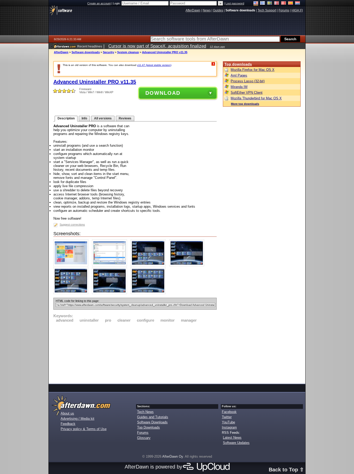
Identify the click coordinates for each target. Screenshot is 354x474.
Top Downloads (148, 427)
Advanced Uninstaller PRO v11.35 (164, 52)
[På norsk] (276, 3)
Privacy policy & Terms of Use (84, 429)
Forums (142, 433)
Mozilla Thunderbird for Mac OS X (256, 98)
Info (84, 118)
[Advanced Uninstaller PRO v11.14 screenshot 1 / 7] (72, 265)
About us (67, 413)
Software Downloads (152, 422)
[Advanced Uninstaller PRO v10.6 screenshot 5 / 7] (72, 293)
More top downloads (245, 103)
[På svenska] (269, 3)
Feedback (68, 424)
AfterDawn (61, 52)
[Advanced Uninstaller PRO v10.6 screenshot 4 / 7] (188, 265)
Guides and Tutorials (152, 417)
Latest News (232, 437)
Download (162, 93)
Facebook (229, 412)
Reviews (125, 118)
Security (108, 52)
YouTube (228, 422)
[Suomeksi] (262, 3)
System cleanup (128, 52)
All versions (103, 118)
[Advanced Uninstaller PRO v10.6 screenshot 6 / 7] (111, 293)
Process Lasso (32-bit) (248, 81)
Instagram (229, 427)
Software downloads (86, 52)
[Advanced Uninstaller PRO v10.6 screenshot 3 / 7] (149, 265)
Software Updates (236, 443)
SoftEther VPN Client (247, 92)
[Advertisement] (135, 352)
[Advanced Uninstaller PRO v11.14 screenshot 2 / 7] (111, 265)
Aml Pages (239, 75)
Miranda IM (239, 87)
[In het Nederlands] (297, 3)
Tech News (145, 412)
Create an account (99, 3)
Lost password (234, 3)
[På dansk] (283, 3)
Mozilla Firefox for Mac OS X (252, 70)
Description (66, 118)
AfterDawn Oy (172, 456)
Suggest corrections (72, 224)
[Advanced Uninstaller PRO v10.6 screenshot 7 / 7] (149, 293)
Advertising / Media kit (77, 419)
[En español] (290, 3)
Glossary (144, 438)
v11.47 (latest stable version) (154, 65)
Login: (117, 3)
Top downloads (238, 64)
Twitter (227, 417)
